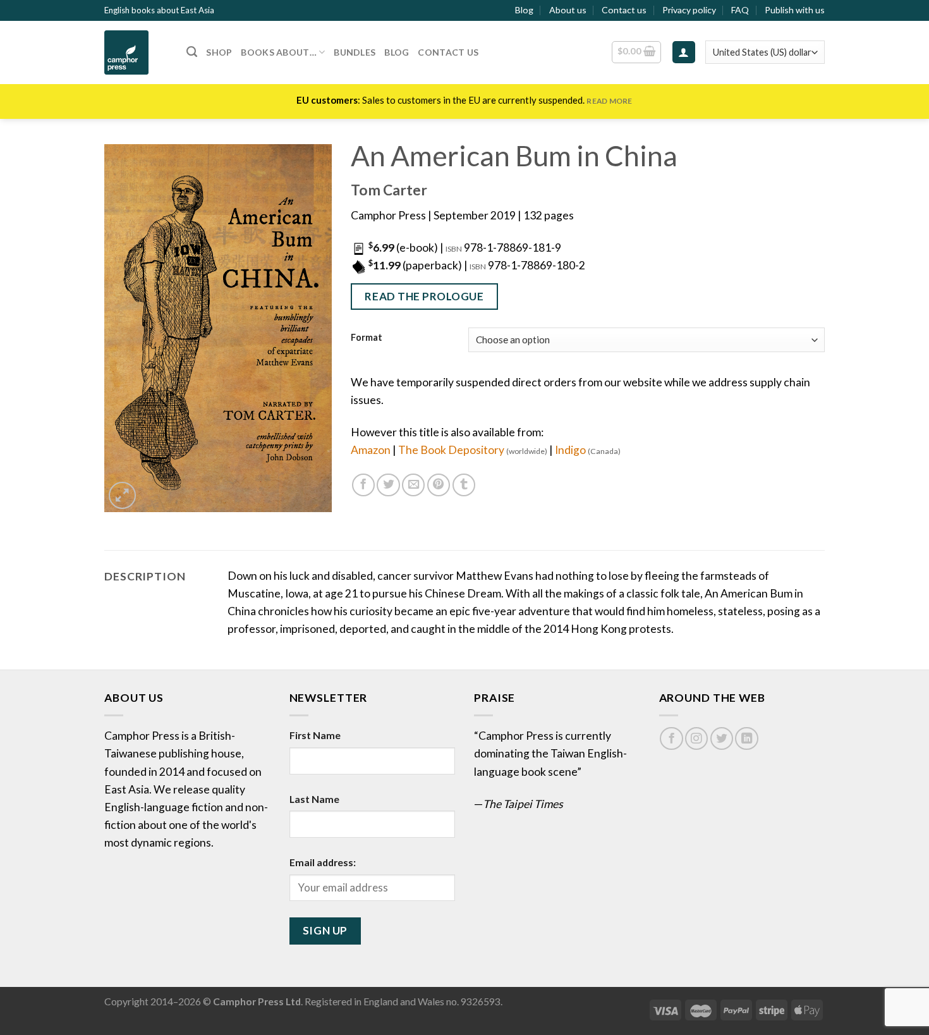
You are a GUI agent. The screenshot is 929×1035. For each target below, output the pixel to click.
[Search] (191, 51)
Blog (524, 9)
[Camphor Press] (135, 52)
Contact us (624, 9)
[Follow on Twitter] (721, 738)
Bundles (354, 52)
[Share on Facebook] (363, 485)
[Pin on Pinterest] (438, 485)
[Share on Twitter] (388, 485)
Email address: (322, 862)
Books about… (278, 52)
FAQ (740, 9)
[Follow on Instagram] (696, 738)
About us (567, 9)
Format (366, 338)
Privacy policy (689, 9)
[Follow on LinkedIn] (746, 738)
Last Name (314, 799)
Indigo (588, 449)
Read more (609, 101)
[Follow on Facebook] (671, 738)
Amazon (371, 449)
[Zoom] (122, 495)
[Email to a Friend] (413, 485)
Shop (219, 52)
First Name (315, 735)
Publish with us (795, 9)
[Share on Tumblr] (463, 485)
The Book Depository (472, 449)
